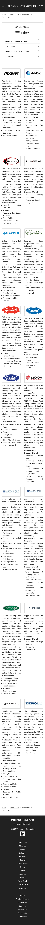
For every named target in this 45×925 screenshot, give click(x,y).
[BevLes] (11, 161)
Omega (22, 867)
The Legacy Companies (23, 824)
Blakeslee (22, 853)
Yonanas (22, 874)
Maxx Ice (22, 846)
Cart (41, 6)
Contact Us (22, 910)
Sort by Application (16, 41)
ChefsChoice (22, 864)
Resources (22, 903)
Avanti (22, 878)
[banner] (22, 6)
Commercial (27, 14)
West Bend (22, 881)
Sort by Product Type (17, 51)
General (23, 860)
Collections (14, 14)
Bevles (22, 849)
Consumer (23, 917)
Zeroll (22, 871)
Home (4, 14)
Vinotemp (22, 888)
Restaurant (11, 46)
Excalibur (22, 857)
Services (22, 906)
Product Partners (22, 899)
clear (39, 39)
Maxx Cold (22, 842)
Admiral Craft (22, 885)
